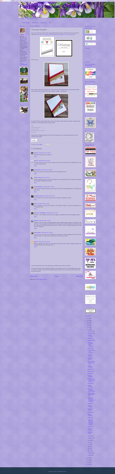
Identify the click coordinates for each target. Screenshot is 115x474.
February (90, 453)
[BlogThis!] (47, 144)
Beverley (36, 220)
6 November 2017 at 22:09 (47, 232)
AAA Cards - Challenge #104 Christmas (90, 344)
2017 (88, 329)
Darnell (35, 177)
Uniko (50, 23)
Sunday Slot (90, 417)
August (89, 440)
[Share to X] (48, 144)
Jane (22, 34)
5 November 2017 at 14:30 (49, 196)
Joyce (35, 203)
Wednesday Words (90, 359)
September (90, 438)
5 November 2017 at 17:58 (51, 212)
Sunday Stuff (90, 369)
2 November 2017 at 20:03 (44, 160)
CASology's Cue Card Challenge (66, 34)
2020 (88, 322)
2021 (88, 320)
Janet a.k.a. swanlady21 (39, 212)
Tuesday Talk (90, 338)
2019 (88, 325)
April (89, 448)
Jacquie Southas (38, 186)
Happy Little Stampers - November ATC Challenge (91, 399)
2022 (88, 318)
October (90, 436)
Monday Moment (91, 340)
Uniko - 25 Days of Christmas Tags (91, 362)
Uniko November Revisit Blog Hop (91, 394)
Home (22, 19)
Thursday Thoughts (90, 335)
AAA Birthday (26, 23)
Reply (35, 156)
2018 (88, 327)
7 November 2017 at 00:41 (44, 241)
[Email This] (45, 144)
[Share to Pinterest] (50, 144)
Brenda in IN (37, 169)
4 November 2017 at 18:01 (46, 169)
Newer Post (33, 276)
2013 (88, 464)
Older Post (79, 276)
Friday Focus (90, 373)
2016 (88, 457)
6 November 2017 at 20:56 (44, 220)
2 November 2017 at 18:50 (44, 152)
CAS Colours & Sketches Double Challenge (46, 34)
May (89, 446)
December (90, 331)
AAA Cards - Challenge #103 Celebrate (91, 390)
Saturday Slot (91, 348)
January (90, 455)
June (89, 444)
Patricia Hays (37, 232)
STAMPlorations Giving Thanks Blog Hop (91, 380)
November (90, 333)
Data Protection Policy (31, 19)
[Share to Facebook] (49, 144)
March (89, 450)
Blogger (64, 471)
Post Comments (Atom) (41, 279)
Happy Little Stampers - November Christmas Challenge (90, 422)
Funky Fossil (35, 23)
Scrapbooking (43, 23)
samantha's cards (38, 196)
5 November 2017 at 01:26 (48, 186)
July (89, 442)
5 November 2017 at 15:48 (43, 203)
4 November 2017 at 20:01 (44, 177)
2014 (88, 462)
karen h (36, 160)
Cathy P (36, 241)
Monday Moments (90, 366)
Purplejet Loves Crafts (49, 6)
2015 (88, 460)
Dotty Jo (36, 152)
